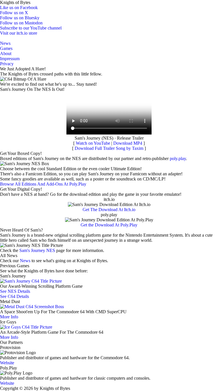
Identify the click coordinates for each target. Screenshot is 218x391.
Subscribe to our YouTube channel (31, 28)
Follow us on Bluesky (19, 17)
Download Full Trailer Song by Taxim (109, 148)
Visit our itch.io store (18, 33)
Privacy (7, 63)
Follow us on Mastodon (21, 22)
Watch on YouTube (93, 143)
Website (7, 362)
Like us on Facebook (19, 7)
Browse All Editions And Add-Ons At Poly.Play (43, 184)
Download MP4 (127, 143)
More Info (9, 316)
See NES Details (15, 291)
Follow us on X (14, 12)
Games (6, 48)
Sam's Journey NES (37, 250)
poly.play (178, 158)
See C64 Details (14, 296)
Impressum (10, 58)
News (5, 43)
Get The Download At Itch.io (109, 209)
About (5, 53)
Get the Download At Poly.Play (109, 224)
